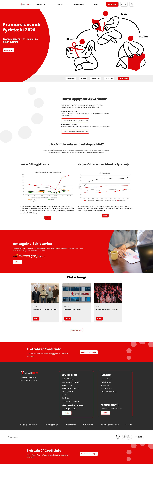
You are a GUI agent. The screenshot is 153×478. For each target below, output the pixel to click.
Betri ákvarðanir (106, 388)
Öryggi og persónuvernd (28, 425)
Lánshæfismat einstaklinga (71, 401)
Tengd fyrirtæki (67, 392)
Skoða (67, 413)
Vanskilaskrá (109, 78)
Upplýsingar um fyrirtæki (70, 382)
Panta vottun (8, 50)
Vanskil (64, 395)
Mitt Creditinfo (67, 385)
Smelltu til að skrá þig (89, 352)
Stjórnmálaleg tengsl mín (70, 388)
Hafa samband (71, 425)
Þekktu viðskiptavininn (108, 392)
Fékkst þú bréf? (123, 78)
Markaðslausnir (106, 382)
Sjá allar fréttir (76, 330)
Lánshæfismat (96, 78)
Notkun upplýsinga (51, 425)
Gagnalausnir (105, 385)
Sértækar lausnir (106, 379)
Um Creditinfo (88, 425)
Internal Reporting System (110, 425)
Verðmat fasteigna (68, 379)
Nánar (48, 218)
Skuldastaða (66, 398)
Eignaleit (83, 78)
